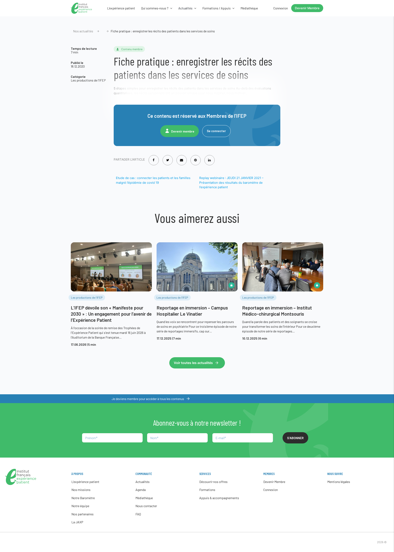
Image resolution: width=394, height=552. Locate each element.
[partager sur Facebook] (154, 157)
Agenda (140, 490)
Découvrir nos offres (213, 482)
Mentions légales (338, 482)
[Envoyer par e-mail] (181, 157)
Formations (207, 490)
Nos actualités (83, 31)
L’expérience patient (121, 8)
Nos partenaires (82, 514)
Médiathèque (249, 8)
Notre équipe (80, 506)
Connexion (280, 8)
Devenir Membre (307, 8)
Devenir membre (182, 131)
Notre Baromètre (83, 498)
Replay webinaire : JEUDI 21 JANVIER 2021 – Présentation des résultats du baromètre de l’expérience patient (231, 182)
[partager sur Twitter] (167, 157)
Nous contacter (146, 506)
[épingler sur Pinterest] (195, 157)
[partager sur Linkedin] (209, 157)
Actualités (142, 482)
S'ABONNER (295, 438)
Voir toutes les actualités (193, 363)
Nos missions (80, 490)
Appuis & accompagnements (219, 498)
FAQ (138, 514)
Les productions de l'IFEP (88, 80)
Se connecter (216, 131)
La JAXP (77, 522)
